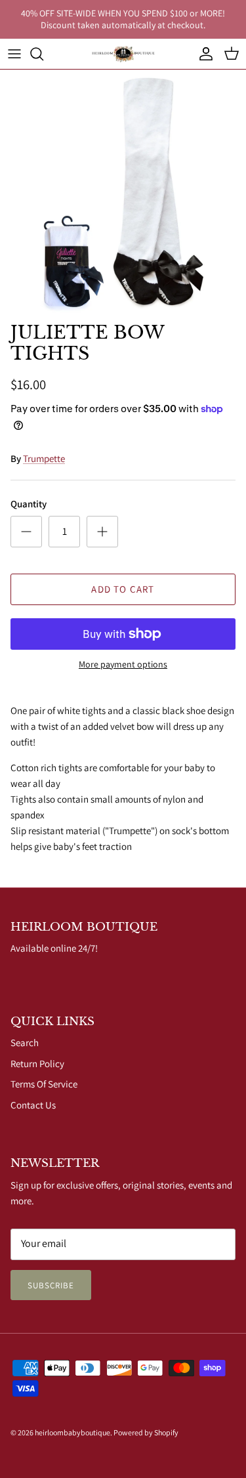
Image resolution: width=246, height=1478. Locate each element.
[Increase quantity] (102, 531)
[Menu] (14, 53)
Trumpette (44, 458)
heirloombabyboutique (72, 1432)
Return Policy (37, 1063)
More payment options (123, 664)
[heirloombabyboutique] (123, 53)
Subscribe (51, 1285)
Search (24, 1042)
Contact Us (33, 1105)
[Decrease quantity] (26, 531)
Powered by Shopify (145, 1432)
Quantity (28, 503)
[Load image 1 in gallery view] (123, 193)
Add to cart (122, 589)
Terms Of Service (43, 1084)
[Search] (43, 53)
